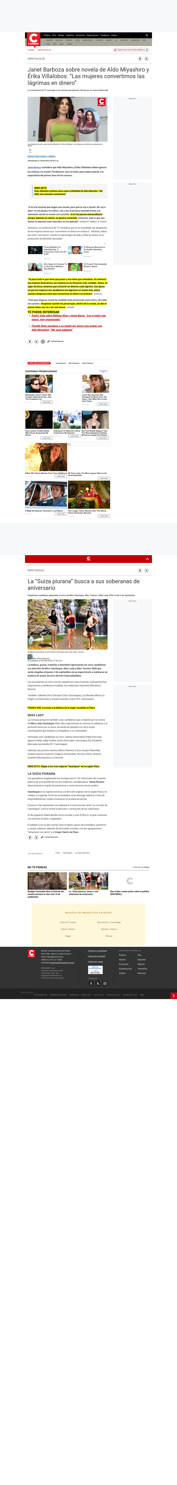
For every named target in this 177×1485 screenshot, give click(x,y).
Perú (54, 35)
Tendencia (104, 35)
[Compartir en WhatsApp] (43, 341)
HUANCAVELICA (87, 40)
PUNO (55, 44)
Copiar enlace (57, 341)
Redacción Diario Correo (41, 157)
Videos (114, 35)
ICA (116, 40)
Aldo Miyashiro (74, 363)
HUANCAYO (99, 40)
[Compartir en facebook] (140, 59)
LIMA (144, 40)
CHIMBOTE (68, 40)
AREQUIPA (49, 40)
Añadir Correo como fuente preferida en (131, 50)
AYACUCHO (59, 40)
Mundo (61, 35)
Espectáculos (92, 35)
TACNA (61, 44)
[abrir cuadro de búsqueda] (146, 35)
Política (47, 35)
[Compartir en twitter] (146, 59)
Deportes (70, 35)
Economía (80, 35)
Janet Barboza (61, 363)
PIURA (48, 44)
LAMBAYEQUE (135, 40)
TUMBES (69, 44)
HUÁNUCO (109, 40)
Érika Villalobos (87, 363)
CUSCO (77, 40)
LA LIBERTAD (124, 40)
